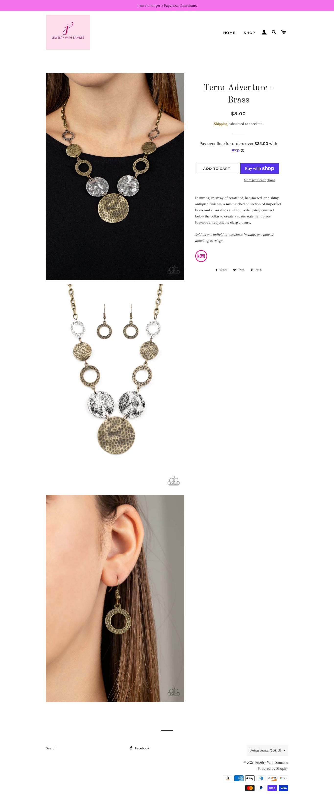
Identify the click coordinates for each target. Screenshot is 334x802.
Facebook (141, 748)
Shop (250, 33)
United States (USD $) (265, 750)
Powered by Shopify (273, 768)
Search (51, 748)
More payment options (259, 180)
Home (229, 33)
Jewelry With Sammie (271, 762)
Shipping (221, 124)
